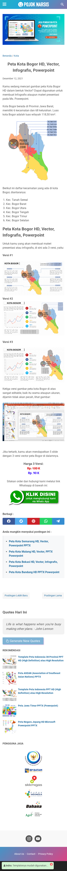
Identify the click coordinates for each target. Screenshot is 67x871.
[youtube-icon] (38, 838)
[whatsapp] (46, 521)
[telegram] (58, 521)
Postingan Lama (53, 595)
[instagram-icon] (29, 838)
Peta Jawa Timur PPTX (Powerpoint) (38, 705)
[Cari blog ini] (62, 4)
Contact (31, 854)
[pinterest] (33, 521)
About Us (19, 854)
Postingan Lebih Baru (16, 595)
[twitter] (21, 521)
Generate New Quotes (24, 641)
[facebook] (9, 521)
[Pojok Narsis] (33, 4)
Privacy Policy (45, 854)
